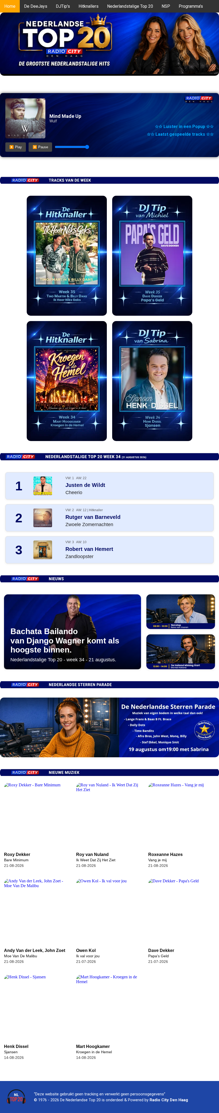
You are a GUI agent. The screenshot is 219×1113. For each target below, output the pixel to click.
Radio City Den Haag (169, 1100)
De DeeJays (35, 6)
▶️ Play (15, 147)
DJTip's (63, 6)
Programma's (191, 6)
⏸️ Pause (40, 147)
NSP (166, 6)
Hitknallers (89, 6)
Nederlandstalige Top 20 (130, 6)
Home (9, 6)
